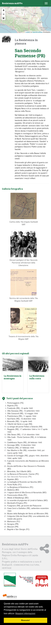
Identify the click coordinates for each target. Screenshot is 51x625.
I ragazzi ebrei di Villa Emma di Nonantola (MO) (27, 492)
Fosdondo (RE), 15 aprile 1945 (20, 408)
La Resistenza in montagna (12, 377)
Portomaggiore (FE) (15, 403)
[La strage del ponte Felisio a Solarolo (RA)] (37, 22)
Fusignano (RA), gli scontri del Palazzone (24, 505)
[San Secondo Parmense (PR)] (17, 12)
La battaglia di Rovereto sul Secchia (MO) (24, 482)
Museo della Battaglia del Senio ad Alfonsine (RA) (27, 513)
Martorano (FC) (13, 521)
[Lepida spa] (10, 596)
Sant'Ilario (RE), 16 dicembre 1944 (21, 418)
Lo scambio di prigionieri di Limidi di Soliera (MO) (27, 500)
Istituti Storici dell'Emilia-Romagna (20, 550)
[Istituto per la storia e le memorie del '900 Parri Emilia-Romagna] (41, 581)
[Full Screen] (3, 18)
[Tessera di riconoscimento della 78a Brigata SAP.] (23, 320)
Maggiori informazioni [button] (25, 613)
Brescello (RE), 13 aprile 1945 (19, 421)
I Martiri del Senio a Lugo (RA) (19, 424)
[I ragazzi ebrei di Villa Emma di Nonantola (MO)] (26, 16)
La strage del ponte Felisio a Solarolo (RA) (24, 426)
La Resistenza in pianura (26, 41)
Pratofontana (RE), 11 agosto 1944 (21, 416)
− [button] (3, 14)
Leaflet (27, 32)
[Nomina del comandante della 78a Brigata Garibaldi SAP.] (23, 282)
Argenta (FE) (12, 405)
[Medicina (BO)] (34, 20)
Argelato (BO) (13, 479)
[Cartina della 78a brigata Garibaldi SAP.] (23, 205)
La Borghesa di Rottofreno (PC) (20, 487)
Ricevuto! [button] (25, 620)
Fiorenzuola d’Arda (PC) (17, 495)
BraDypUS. (21, 566)
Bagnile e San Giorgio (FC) (18, 529)
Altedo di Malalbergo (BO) (18, 497)
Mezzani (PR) (12, 526)
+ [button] (3, 10)
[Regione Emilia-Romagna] (10, 580)
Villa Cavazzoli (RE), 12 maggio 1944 (22, 413)
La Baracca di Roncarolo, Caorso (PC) (23, 474)
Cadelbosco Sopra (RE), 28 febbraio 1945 (24, 442)
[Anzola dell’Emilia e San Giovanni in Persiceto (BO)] (30, 19)
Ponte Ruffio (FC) (14, 484)
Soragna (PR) (13, 524)
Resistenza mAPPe (12, 3)
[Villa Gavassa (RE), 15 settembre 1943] (22, 16)
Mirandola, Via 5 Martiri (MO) (19, 471)
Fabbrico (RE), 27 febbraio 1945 (20, 447)
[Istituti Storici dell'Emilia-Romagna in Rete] (26, 580)
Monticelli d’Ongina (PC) (17, 503)
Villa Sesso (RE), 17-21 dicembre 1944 (23, 434)
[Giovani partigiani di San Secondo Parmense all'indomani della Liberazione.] (23, 243)
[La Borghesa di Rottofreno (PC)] (9, 10)
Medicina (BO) (13, 489)
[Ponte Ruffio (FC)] (42, 25)
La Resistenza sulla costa (36, 377)
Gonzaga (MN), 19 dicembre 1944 (21, 445)
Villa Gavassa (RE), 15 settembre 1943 (23, 410)
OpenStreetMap (37, 32)
